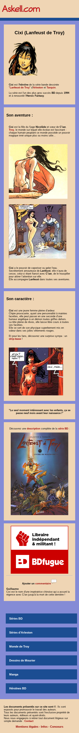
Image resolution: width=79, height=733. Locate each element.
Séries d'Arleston (20, 632)
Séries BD (16, 618)
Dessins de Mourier (22, 660)
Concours (56, 726)
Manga (13, 674)
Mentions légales (27, 726)
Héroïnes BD (17, 688)
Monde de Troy (19, 646)
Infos (44, 726)
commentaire (43, 583)
